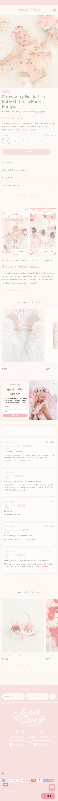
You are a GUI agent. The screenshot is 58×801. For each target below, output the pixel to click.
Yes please (15, 415)
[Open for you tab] (52, 787)
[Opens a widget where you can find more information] (47, 796)
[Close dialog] (55, 383)
